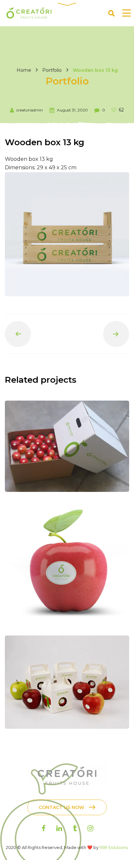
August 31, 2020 (72, 110)
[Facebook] (43, 828)
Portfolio (52, 70)
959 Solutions (113, 847)
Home (24, 70)
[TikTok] (75, 828)
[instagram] (90, 828)
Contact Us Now (61, 807)
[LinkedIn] (59, 828)
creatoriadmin (29, 110)
